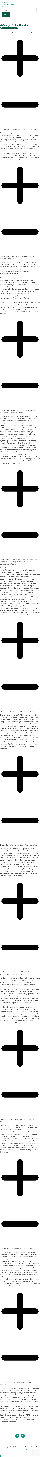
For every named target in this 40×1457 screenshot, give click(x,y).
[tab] (20, 98)
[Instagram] (23, 1436)
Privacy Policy (22, 1449)
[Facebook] (17, 1436)
